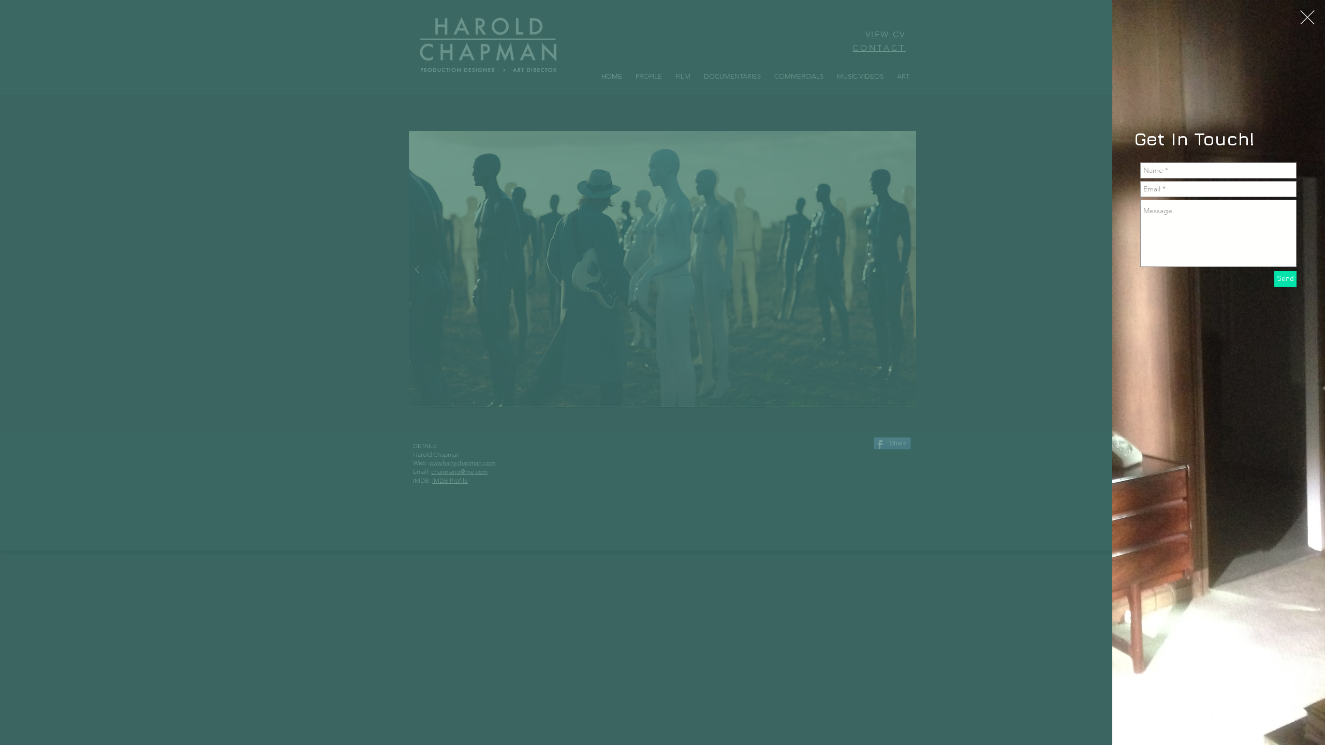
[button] (1307, 17)
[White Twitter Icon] (1198, 725)
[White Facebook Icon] (1242, 725)
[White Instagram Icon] (1220, 725)
